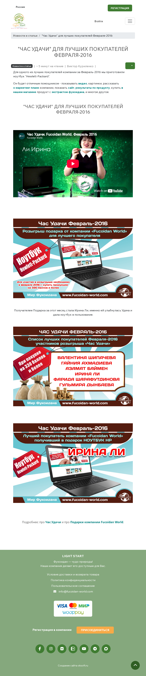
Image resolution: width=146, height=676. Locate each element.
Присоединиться (95, 630)
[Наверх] (135, 665)
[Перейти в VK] (62, 648)
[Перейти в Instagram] (50, 648)
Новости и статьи (25, 35)
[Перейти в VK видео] (73, 648)
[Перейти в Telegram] (95, 648)
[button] (130, 65)
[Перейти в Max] (106, 648)
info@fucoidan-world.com (76, 591)
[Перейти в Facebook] (39, 648)
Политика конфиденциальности (73, 580)
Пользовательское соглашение (73, 586)
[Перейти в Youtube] (84, 648)
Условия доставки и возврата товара (73, 574)
